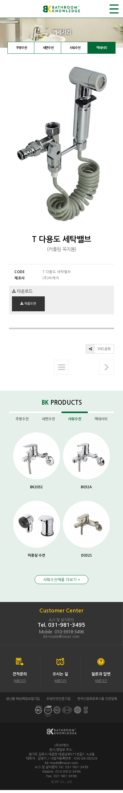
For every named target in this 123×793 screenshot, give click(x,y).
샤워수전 (75, 48)
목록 (61, 367)
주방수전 (21, 48)
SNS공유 (103, 349)
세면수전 (48, 48)
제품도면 (29, 303)
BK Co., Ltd (63, 781)
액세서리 (101, 48)
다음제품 (106, 367)
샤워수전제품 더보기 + (61, 580)
